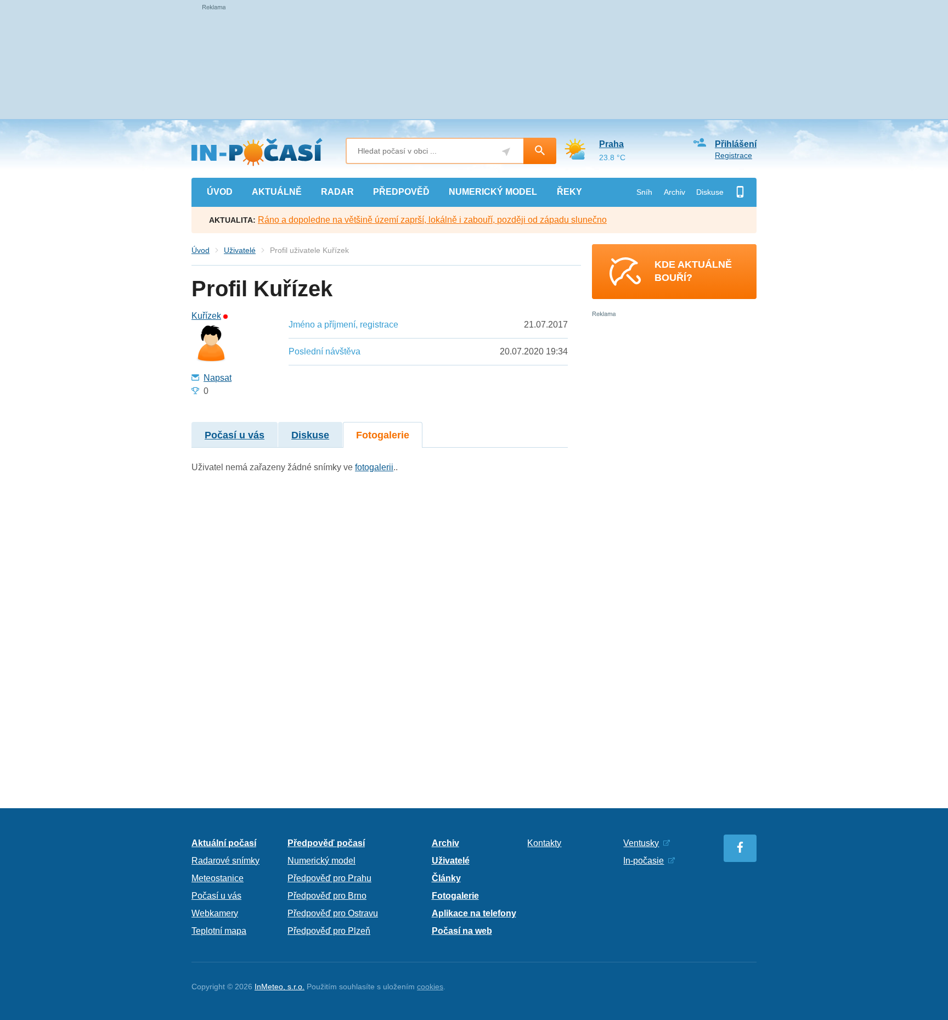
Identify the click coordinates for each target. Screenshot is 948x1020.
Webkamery (214, 913)
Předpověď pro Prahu (329, 878)
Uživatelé (240, 250)
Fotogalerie (382, 435)
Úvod (200, 250)
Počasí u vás (234, 435)
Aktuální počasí (223, 843)
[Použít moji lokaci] (506, 151)
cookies (430, 986)
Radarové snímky (225, 860)
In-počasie (643, 860)
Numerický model (321, 860)
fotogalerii (374, 467)
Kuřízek (206, 316)
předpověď (401, 191)
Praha (611, 144)
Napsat (218, 378)
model (493, 191)
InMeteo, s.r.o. (279, 986)
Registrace (733, 155)
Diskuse (710, 192)
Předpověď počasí (326, 843)
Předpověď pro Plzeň (328, 931)
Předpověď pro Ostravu (332, 913)
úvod (220, 191)
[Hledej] (539, 151)
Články (446, 878)
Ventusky (641, 843)
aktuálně (277, 191)
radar (337, 191)
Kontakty (544, 843)
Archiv (674, 192)
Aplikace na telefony (474, 913)
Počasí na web (462, 931)
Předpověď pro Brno (326, 895)
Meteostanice (217, 878)
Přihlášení (736, 144)
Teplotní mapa (218, 931)
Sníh (644, 192)
